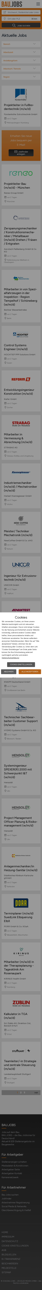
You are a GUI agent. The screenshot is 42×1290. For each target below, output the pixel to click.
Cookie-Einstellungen (21, 664)
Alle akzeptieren (30, 672)
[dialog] (21, 645)
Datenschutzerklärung (10, 658)
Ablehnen (8, 672)
